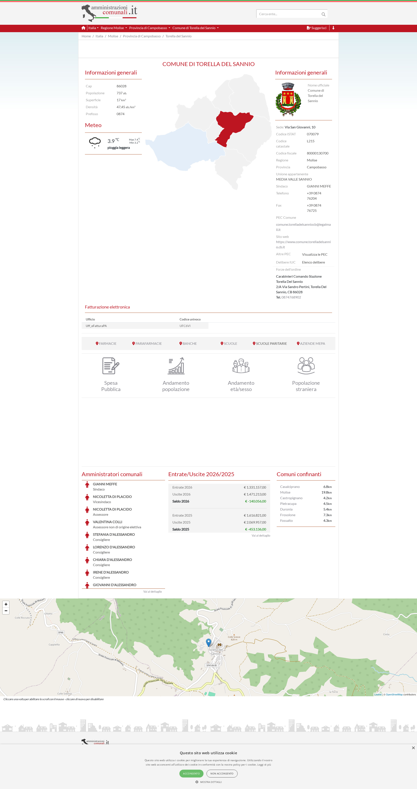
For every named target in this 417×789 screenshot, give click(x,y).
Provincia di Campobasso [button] (148, 28)
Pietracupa (288, 503)
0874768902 (291, 297)
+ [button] (6, 604)
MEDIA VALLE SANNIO (294, 179)
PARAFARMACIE (149, 343)
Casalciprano (290, 486)
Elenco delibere (313, 262)
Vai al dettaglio (152, 591)
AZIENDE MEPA (312, 343)
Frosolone (287, 515)
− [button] (6, 610)
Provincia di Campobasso (142, 36)
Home (86, 36)
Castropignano (291, 498)
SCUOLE (230, 343)
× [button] (413, 748)
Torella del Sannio (178, 36)
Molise (113, 36)
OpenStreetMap (394, 694)
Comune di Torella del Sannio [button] (194, 28)
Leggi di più (264, 764)
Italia (99, 36)
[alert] (208, 766)
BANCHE (190, 343)
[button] (208, 782)
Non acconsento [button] (222, 773)
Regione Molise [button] (112, 28)
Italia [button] (92, 28)
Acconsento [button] (191, 773)
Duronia (286, 509)
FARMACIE (107, 343)
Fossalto (286, 520)
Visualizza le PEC (315, 254)
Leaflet (378, 694)
